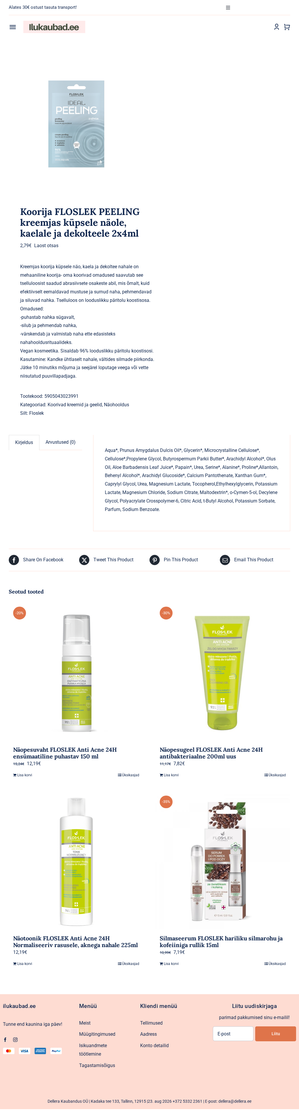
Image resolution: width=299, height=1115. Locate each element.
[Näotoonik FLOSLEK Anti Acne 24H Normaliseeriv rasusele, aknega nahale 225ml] (76, 861)
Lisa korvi (24, 775)
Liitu (276, 1033)
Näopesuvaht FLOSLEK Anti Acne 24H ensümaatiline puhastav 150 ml (65, 753)
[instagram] (15, 1039)
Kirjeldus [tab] (24, 442)
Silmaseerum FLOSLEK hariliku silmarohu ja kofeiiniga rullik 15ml (221, 942)
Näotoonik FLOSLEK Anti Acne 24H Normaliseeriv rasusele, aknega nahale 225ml (75, 942)
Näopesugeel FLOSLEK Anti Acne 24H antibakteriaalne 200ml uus (211, 753)
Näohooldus (116, 404)
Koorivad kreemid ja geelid (75, 404)
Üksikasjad (130, 775)
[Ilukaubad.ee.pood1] (54, 23)
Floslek (36, 413)
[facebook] (5, 1039)
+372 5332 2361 (187, 1101)
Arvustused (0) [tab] (61, 442)
